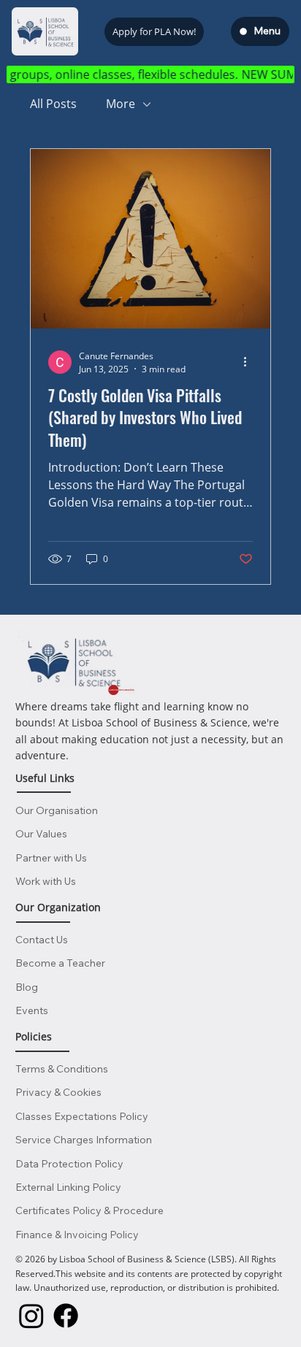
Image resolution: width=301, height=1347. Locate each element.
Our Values (41, 833)
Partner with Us (51, 857)
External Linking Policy (68, 1187)
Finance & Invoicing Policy (77, 1234)
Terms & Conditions (61, 1068)
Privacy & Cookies (58, 1092)
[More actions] (250, 362)
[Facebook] (66, 1316)
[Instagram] (31, 1316)
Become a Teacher (60, 963)
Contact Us (41, 939)
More (120, 104)
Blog (26, 987)
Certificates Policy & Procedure (89, 1210)
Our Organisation (56, 810)
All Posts (53, 104)
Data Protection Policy (69, 1163)
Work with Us (45, 881)
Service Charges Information (83, 1139)
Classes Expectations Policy (81, 1116)
